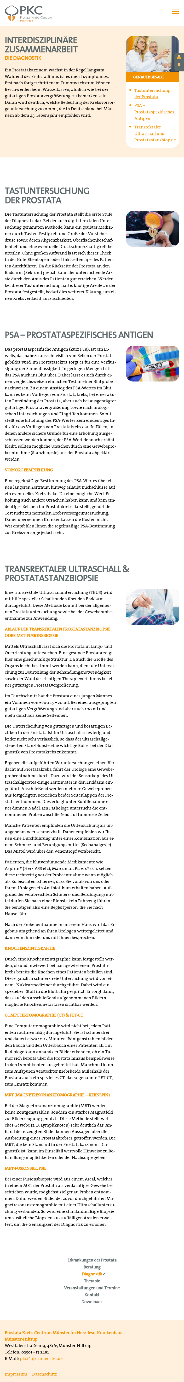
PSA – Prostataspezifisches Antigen (154, 112)
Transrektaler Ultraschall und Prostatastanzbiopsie (155, 133)
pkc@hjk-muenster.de (41, 1358)
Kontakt (92, 1295)
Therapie (92, 1281)
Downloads (92, 1302)
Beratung (92, 1267)
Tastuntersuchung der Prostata (152, 93)
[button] (175, 10)
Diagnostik (92, 1274)
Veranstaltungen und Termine (92, 1288)
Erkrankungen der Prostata (92, 1260)
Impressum (16, 1373)
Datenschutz (44, 1373)
